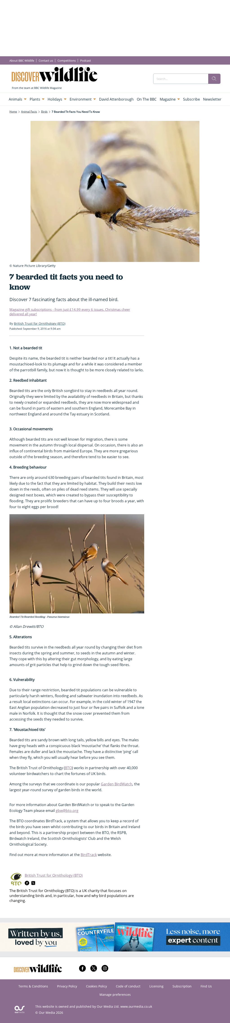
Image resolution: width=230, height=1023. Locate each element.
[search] (214, 79)
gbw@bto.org (67, 810)
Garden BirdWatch (116, 784)
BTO (68, 767)
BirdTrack (89, 854)
